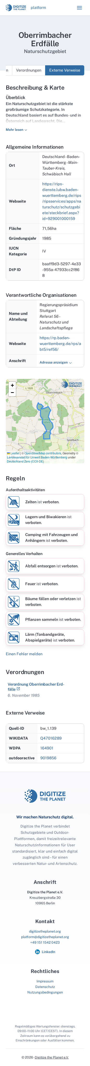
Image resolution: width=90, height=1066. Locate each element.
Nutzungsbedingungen (45, 992)
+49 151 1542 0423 (45, 942)
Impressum (45, 981)
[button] (79, 8)
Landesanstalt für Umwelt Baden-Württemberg (37, 457)
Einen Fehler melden (24, 654)
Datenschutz (45, 987)
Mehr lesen (14, 130)
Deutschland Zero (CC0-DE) (25, 461)
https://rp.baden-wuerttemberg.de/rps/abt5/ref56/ (60, 344)
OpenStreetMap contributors (42, 453)
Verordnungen (28, 70)
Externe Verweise (64, 70)
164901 (46, 748)
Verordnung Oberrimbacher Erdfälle (36, 686)
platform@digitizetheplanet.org (45, 937)
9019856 (48, 758)
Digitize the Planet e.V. (52, 1057)
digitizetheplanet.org (45, 931)
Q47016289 (51, 738)
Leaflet (14, 453)
